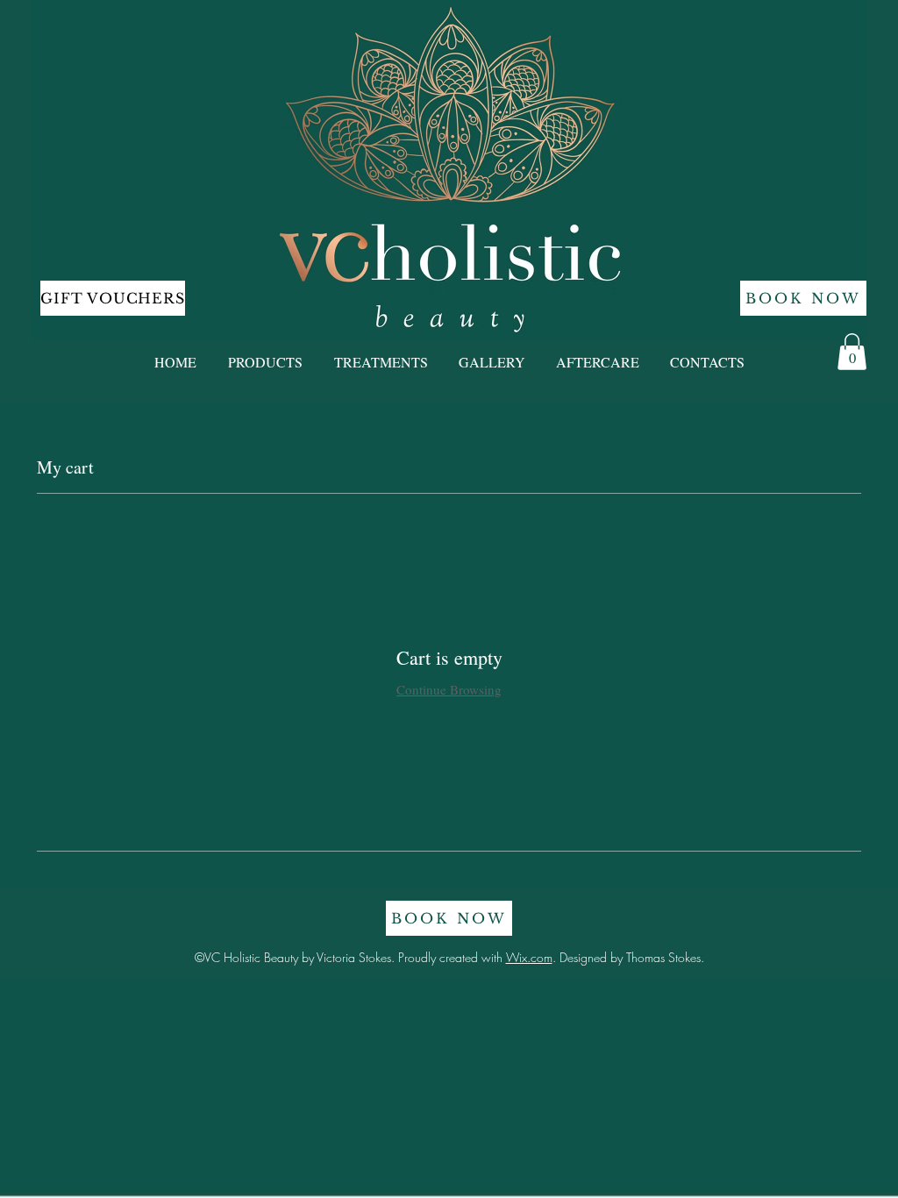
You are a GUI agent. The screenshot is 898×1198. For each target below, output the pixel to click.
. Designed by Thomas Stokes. (628, 957)
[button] (852, 351)
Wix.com (529, 957)
